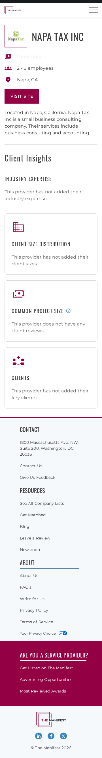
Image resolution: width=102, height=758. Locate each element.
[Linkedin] (38, 736)
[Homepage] (12, 10)
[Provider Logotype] (16, 36)
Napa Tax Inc (58, 36)
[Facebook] (51, 736)
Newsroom (31, 549)
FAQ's (25, 587)
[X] (63, 736)
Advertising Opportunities (46, 679)
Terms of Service (36, 621)
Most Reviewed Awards (43, 691)
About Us (29, 575)
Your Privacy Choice (38, 633)
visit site (21, 96)
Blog (24, 526)
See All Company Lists (42, 503)
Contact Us (31, 465)
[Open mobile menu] (93, 10)
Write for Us (32, 598)
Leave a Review (35, 538)
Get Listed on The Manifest (46, 667)
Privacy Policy (34, 610)
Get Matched (33, 514)
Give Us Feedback (37, 477)
